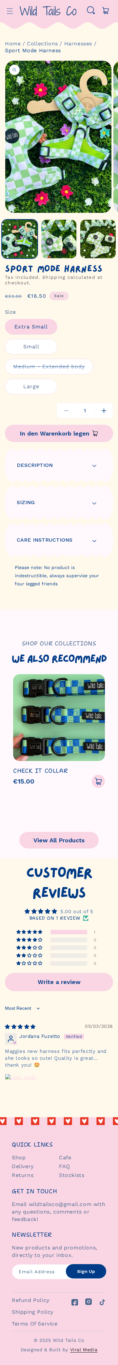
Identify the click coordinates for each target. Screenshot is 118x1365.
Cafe (65, 1157)
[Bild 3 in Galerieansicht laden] (98, 239)
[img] (20, 1027)
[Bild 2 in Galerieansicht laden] (59, 239)
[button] (10, 11)
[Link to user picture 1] (20, 1089)
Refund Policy (30, 1300)
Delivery (23, 1166)
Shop (19, 1157)
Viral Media (84, 1349)
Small (31, 346)
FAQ (64, 1166)
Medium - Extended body (53, 368)
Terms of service (35, 1324)
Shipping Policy (32, 1312)
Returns (22, 1175)
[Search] (91, 11)
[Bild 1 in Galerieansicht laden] (20, 239)
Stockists (71, 1175)
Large (31, 386)
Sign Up (86, 1271)
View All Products (59, 840)
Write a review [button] (59, 981)
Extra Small (31, 327)
